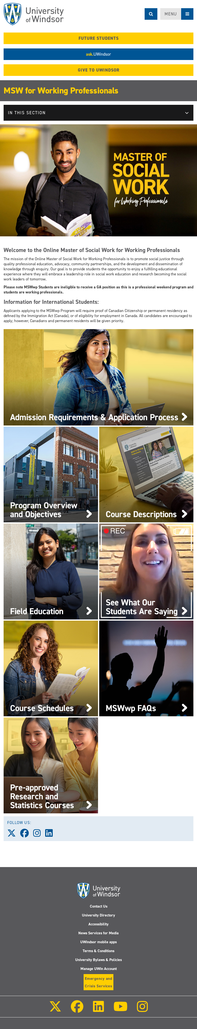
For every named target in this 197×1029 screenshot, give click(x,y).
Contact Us (98, 906)
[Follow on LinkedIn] (98, 1009)
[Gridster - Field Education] (51, 571)
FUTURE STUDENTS (99, 38)
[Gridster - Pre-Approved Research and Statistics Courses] (51, 765)
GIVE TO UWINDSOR (98, 70)
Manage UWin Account (98, 968)
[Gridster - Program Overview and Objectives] (51, 474)
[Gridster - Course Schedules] (51, 668)
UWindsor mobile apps (98, 941)
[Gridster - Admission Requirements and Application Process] (98, 376)
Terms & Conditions (98, 950)
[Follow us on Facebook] (26, 834)
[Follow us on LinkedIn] (51, 834)
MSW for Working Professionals (61, 90)
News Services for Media (98, 933)
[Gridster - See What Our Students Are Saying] (146, 571)
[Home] (34, 14)
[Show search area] (151, 14)
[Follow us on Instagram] (39, 834)
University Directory (98, 915)
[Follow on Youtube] (120, 1009)
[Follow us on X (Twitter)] (13, 834)
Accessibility (98, 924)
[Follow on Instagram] (142, 1009)
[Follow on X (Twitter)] (55, 1009)
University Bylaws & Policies (98, 959)
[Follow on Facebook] (77, 1009)
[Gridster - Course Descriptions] (146, 474)
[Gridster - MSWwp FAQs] (146, 668)
